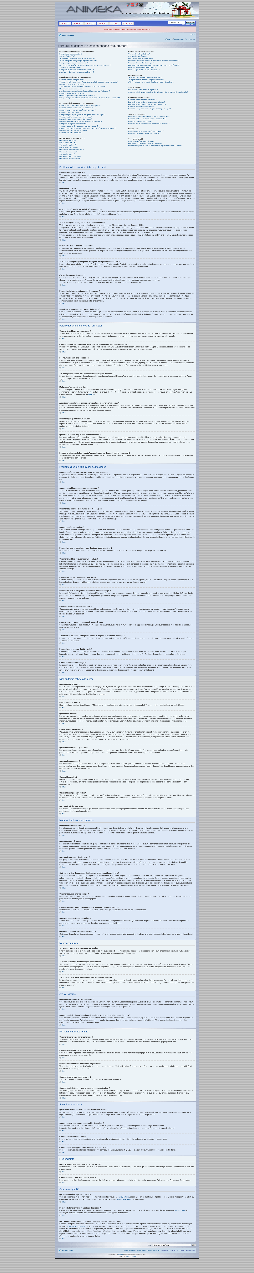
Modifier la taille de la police (192, 34)
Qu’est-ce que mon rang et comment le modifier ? (77, 95)
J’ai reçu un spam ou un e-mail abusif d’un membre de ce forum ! (151, 82)
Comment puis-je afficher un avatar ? (72, 93)
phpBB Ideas (180, 1210)
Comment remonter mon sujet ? (70, 133)
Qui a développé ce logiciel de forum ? (141, 141)
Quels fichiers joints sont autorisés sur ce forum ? (146, 131)
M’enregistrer (179, 39)
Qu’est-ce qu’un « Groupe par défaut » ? (142, 67)
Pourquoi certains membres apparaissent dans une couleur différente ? (153, 65)
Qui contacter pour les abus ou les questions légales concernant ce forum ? (155, 146)
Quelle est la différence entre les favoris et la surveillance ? (149, 116)
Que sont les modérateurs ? (138, 56)
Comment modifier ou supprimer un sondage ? (75, 117)
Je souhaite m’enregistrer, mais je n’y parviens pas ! (77, 58)
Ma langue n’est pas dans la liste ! (71, 89)
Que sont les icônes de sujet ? (70, 158)
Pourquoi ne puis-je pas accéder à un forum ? (75, 119)
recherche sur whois (77, 1226)
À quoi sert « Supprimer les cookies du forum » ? (76, 72)
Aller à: (149, 1245)
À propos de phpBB (124, 1199)
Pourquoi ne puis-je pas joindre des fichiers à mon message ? (81, 121)
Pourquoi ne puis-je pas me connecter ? (73, 63)
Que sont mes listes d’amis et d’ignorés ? (143, 90)
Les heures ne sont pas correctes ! (72, 84)
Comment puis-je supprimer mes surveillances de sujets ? (149, 123)
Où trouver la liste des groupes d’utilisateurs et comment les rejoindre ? (153, 61)
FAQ (169, 39)
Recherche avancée (188, 25)
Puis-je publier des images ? (69, 147)
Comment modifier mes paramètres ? (72, 80)
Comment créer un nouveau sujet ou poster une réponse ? (80, 105)
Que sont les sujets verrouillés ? (70, 156)
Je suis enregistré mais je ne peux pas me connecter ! (78, 61)
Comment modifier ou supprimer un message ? (76, 108)
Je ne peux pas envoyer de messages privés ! (145, 77)
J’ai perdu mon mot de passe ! (70, 67)
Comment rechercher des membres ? (141, 107)
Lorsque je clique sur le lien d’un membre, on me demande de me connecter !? (89, 98)
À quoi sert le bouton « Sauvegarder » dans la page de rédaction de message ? (87, 128)
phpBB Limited (123, 1197)
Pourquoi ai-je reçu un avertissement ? (73, 124)
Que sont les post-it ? (67, 154)
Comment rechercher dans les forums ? (142, 100)
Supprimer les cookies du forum (148, 1250)
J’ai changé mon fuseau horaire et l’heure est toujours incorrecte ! (82, 86)
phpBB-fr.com (131, 1256)
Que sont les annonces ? (68, 152)
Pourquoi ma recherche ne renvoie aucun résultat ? (146, 102)
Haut (63, 182)
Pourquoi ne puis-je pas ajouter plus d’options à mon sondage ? (81, 115)
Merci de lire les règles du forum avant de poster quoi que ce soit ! (127, 29)
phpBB (91, 394)
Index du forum (68, 35)
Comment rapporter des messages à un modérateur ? (78, 126)
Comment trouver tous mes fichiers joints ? (143, 133)
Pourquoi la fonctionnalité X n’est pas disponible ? (145, 143)
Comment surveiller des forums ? (140, 121)
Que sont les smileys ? (67, 145)
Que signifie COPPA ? (67, 56)
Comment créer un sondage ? (70, 112)
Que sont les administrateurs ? (139, 54)
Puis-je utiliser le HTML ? (68, 143)
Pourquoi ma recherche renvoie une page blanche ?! (147, 104)
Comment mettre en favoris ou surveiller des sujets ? (147, 119)
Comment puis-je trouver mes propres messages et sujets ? (149, 109)
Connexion (191, 39)
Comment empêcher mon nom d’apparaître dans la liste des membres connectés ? (88, 82)
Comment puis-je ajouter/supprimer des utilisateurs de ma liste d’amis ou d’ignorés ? (158, 92)
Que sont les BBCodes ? (68, 140)
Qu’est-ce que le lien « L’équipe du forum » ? (144, 70)
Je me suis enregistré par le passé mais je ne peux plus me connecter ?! (85, 65)
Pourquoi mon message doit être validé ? (73, 130)
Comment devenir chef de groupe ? (140, 63)
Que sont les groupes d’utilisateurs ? (141, 58)
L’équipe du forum (129, 1250)
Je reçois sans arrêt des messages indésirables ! (146, 80)
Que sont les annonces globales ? (71, 149)
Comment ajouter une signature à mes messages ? (77, 110)
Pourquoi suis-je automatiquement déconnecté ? (76, 70)
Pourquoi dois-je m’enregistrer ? (70, 54)
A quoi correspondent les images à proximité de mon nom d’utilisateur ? (84, 91)
